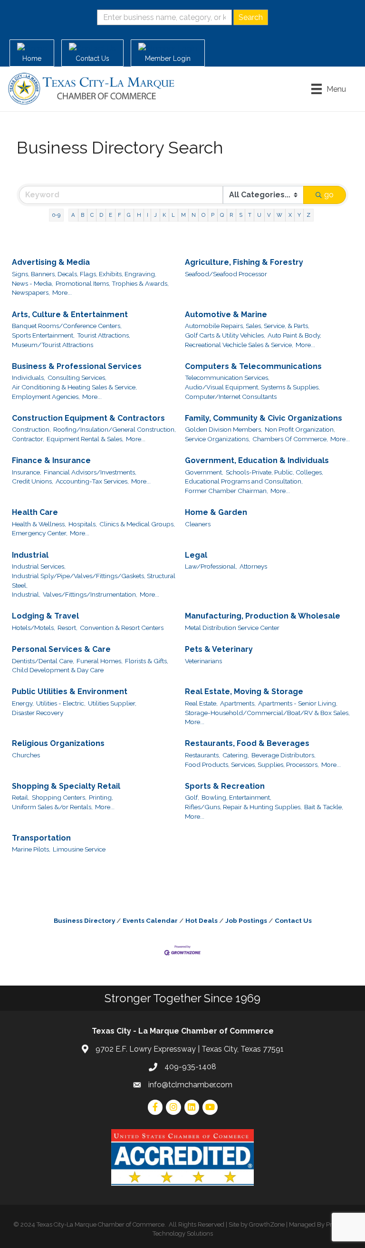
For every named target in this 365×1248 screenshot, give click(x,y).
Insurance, (26, 472)
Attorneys (253, 566)
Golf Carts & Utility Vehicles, (225, 335)
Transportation (41, 837)
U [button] (259, 215)
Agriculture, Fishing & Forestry (244, 262)
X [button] (290, 215)
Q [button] (222, 215)
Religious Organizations (58, 743)
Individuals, (28, 377)
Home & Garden (216, 512)
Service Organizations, (217, 439)
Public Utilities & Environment (69, 691)
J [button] (155, 215)
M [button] (183, 215)
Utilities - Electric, (61, 703)
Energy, (23, 703)
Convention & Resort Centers (121, 627)
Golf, (192, 797)
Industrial (30, 555)
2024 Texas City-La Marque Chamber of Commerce (92, 1224)
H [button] (139, 215)
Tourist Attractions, (103, 335)
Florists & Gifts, (146, 661)
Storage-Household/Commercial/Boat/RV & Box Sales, (267, 712)
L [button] (173, 215)
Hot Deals (201, 920)
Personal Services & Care (61, 649)
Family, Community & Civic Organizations (263, 418)
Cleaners (198, 524)
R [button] (231, 215)
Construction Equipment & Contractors (88, 418)
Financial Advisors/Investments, (90, 472)
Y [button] (299, 215)
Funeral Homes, (100, 661)
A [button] (73, 215)
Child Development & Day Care (58, 670)
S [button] (240, 215)
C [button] (92, 215)
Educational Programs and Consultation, (244, 481)
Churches (26, 755)
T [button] (249, 215)
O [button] (203, 215)
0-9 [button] (56, 215)
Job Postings (246, 920)
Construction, (31, 429)
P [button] (212, 215)
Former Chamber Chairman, (226, 490)
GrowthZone (267, 1224)
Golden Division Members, (223, 429)
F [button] (119, 215)
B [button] (82, 215)
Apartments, (238, 703)
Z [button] (308, 215)
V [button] (269, 215)
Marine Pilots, (31, 849)
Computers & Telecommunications (253, 366)
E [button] (110, 215)
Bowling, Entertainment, (236, 797)
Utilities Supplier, (112, 703)
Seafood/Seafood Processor (226, 274)
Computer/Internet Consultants (231, 396)
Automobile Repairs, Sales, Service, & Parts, (247, 325)
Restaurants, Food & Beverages (247, 743)
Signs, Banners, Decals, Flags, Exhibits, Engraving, (84, 274)
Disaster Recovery (37, 712)
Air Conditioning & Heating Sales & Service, (74, 387)
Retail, (20, 797)
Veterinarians (203, 661)
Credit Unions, (32, 481)
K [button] (164, 215)
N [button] (194, 215)
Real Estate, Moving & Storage (244, 691)
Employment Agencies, (46, 396)
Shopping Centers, (59, 797)
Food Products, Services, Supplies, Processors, (252, 764)
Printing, (101, 797)
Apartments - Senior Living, (297, 703)
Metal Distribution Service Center (232, 627)
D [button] (101, 215)
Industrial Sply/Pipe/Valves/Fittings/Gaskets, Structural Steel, (93, 580)
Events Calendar (150, 920)
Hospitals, (82, 524)
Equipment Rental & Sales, (85, 439)
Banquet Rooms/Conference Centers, (67, 325)
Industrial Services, (39, 566)
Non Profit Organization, (300, 429)
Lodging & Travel (45, 615)
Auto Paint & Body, (294, 335)
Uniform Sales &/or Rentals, (52, 807)
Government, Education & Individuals (257, 460)
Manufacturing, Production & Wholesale (262, 615)
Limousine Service (79, 849)
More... (62, 292)
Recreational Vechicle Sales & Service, (239, 344)
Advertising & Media (51, 262)
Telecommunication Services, (227, 377)
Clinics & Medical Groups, (137, 524)
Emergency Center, (39, 533)
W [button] (279, 215)
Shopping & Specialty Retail (66, 786)
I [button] (147, 215)
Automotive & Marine (226, 314)
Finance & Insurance (51, 460)
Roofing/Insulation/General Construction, (114, 429)
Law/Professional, (211, 566)
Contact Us (293, 920)
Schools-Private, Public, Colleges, (274, 472)
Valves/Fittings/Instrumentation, (90, 594)
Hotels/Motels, (33, 627)
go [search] (329, 194)
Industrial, (26, 594)
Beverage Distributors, (283, 755)
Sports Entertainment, (43, 335)
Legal (196, 555)
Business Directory (84, 920)
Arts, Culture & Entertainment (70, 314)
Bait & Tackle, (323, 807)
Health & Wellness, (39, 524)
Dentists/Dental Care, (43, 661)
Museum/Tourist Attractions (52, 344)
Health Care (35, 512)
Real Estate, (201, 703)
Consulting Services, (77, 377)
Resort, (67, 627)
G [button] (129, 215)
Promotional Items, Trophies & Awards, (112, 283)
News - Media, (32, 283)
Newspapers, (31, 292)
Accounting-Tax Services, (92, 481)
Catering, (235, 755)
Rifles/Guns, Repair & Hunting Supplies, (243, 807)
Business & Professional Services (77, 366)
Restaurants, (202, 755)
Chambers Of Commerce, (290, 439)
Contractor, (28, 439)
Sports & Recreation (225, 786)
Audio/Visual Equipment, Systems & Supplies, (252, 387)
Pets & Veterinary (219, 649)
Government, (204, 472)
